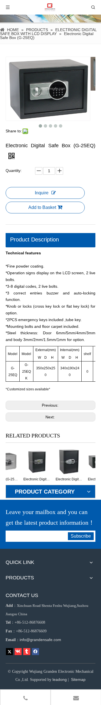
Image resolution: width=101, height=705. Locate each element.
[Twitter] (9, 651)
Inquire (42, 192)
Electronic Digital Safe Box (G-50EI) (56, 479)
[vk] (18, 651)
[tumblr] (26, 651)
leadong (59, 679)
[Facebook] (35, 651)
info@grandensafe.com (40, 639)
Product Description (34, 239)
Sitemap (78, 679)
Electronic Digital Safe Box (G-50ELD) (24, 479)
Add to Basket (42, 207)
